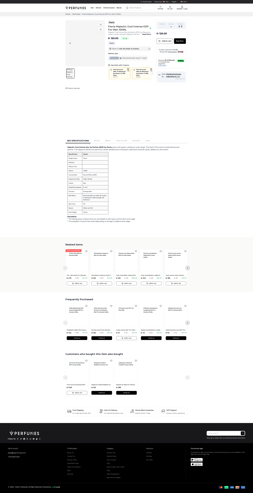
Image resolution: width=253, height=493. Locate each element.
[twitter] (27, 439)
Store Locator (111, 460)
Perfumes (76, 14)
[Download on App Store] (218, 464)
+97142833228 (13, 457)
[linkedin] (24, 439)
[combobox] (166, 2)
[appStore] (37, 439)
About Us (70, 453)
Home (67, 14)
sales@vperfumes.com (17, 453)
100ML (111, 43)
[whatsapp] (30, 439)
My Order (149, 460)
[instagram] (21, 439)
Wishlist (149, 453)
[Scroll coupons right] (152, 73)
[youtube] (33, 439)
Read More (146, 34)
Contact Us (71, 456)
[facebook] (18, 439)
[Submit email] (243, 433)
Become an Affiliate (113, 477)
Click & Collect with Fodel (115, 467)
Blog (68, 470)
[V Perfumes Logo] (75, 7)
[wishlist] (86, 250)
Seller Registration (113, 474)
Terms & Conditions (74, 467)
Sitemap (70, 474)
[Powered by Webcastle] (56, 487)
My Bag (149, 456)
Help (108, 470)
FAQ (108, 463)
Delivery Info (111, 453)
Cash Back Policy (73, 463)
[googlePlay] (40, 439)
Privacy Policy (72, 460)
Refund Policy (111, 456)
